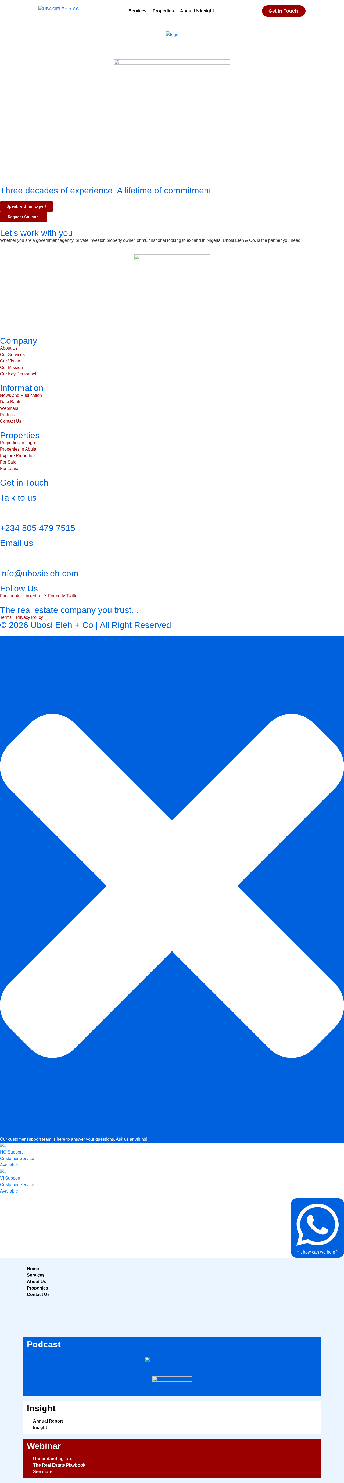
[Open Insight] (217, 11)
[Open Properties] (177, 11)
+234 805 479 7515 (37, 528)
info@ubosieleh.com (39, 573)
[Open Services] (150, 11)
